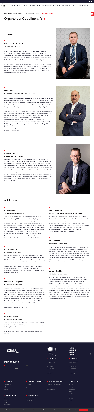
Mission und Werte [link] (72, 386)
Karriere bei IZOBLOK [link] (30, 398)
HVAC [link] (5, 387)
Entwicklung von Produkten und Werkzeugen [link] (12, 398)
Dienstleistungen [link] (34, 5)
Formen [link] (5, 402)
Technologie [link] (28, 384)
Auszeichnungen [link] (72, 389)
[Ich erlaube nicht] (92, 410)
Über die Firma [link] (15, 5)
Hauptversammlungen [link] (51, 389)
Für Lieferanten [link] (29, 400)
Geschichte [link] (71, 387)
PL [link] (90, 5)
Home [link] (5, 13)
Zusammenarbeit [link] (82, 5)
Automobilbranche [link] (7, 384)
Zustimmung (83, 409)
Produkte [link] (25, 5)
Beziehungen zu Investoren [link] (15, 13)
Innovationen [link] (28, 386)
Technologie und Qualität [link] (50, 5)
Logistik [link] (5, 386)
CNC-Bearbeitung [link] (7, 404)
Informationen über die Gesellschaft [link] (31, 13)
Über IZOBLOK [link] (71, 384)
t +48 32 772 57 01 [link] (50, 366)
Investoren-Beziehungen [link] (67, 5)
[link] (92, 14)
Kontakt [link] (70, 400)
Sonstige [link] (6, 389)
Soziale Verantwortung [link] (73, 395)
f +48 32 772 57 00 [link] (50, 368)
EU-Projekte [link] (71, 393)
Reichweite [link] (71, 398)
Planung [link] (5, 400)
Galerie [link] (70, 396)
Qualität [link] (27, 387)
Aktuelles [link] (70, 391)
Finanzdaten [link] (49, 386)
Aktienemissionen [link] (50, 387)
